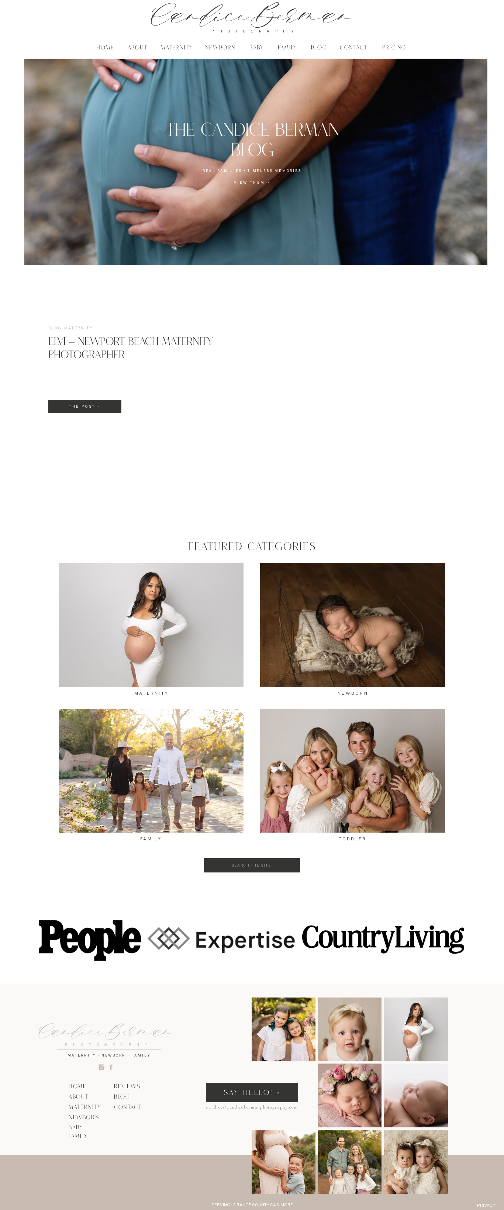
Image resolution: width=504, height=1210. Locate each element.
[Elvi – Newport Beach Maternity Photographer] (353, 374)
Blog (55, 328)
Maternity (78, 328)
